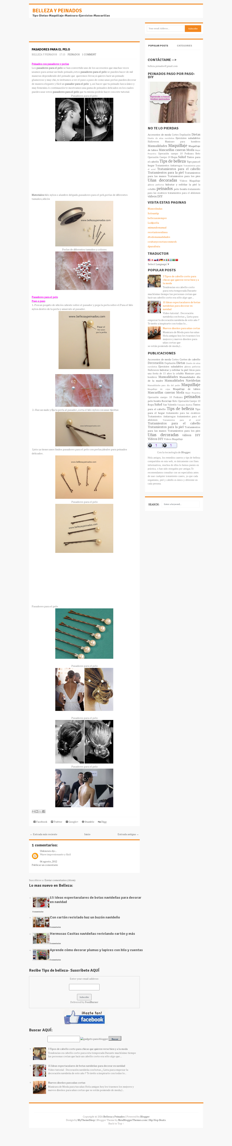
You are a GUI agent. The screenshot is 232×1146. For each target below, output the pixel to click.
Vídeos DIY (155, 439)
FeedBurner (91, 1002)
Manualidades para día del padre (164, 385)
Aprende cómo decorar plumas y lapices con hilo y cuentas (96, 950)
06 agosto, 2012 (48, 861)
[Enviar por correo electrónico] (33, 811)
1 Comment (89, 54)
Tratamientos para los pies (184, 176)
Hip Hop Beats (157, 1120)
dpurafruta (154, 246)
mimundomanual (157, 227)
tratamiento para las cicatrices (183, 413)
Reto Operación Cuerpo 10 (186, 401)
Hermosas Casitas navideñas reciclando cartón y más (92, 933)
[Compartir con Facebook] (43, 811)
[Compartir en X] (40, 811)
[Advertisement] (58, 31)
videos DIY (155, 196)
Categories (184, 45)
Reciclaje (167, 401)
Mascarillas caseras (172, 150)
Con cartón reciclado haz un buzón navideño (85, 917)
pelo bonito (180, 189)
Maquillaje (177, 145)
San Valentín (170, 404)
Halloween (153, 141)
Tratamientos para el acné (181, 420)
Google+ (73, 821)
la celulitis (178, 373)
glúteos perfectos (156, 184)
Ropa (174, 157)
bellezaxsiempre (157, 218)
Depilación (185, 134)
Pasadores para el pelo (51, 49)
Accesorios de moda (159, 134)
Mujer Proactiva (192, 392)
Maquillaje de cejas (159, 389)
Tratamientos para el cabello (178, 169)
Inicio (87, 834)
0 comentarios (37, 911)
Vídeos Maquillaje (190, 180)
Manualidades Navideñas (182, 380)
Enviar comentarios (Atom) (60, 880)
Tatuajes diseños (184, 404)
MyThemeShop (86, 1120)
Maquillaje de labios (186, 389)
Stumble (89, 821)
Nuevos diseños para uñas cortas (66, 1082)
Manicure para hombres (182, 141)
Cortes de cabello (190, 359)
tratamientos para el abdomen (184, 193)
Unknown (45, 851)
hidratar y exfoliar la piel (181, 184)
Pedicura (189, 153)
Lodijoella (153, 222)
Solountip (153, 213)
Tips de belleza (173, 161)
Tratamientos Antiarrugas (169, 165)
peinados (74, 54)
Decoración (155, 363)
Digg (104, 821)
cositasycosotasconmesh (162, 241)
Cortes (175, 134)
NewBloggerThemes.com (132, 1120)
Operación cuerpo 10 (170, 153)
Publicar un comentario (45, 865)
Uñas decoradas (162, 180)
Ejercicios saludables (188, 138)
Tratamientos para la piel (166, 173)
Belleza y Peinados (57, 11)
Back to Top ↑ (116, 1123)
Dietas (196, 134)
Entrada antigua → (128, 834)
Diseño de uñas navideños (161, 138)
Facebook (41, 821)
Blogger (185, 452)
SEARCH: (153, 504)
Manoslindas (155, 208)
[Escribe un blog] (37, 811)
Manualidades (157, 146)
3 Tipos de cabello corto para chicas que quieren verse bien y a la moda (88, 1049)
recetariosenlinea (157, 232)
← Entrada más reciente (43, 834)
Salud (182, 157)
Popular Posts (158, 45)
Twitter (57, 821)
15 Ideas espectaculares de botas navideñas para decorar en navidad (95, 899)
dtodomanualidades (159, 237)
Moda (190, 150)
